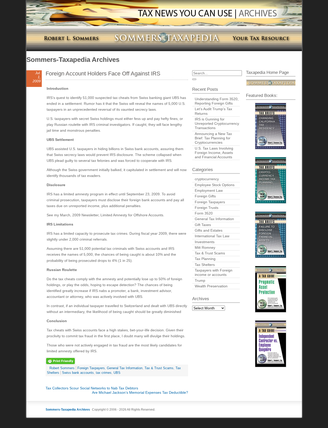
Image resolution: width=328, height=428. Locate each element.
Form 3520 (204, 213)
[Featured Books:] (270, 126)
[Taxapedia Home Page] (270, 82)
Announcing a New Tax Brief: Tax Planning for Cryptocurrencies (213, 138)
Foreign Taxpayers (91, 368)
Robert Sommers (62, 368)
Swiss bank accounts (78, 373)
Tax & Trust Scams (159, 368)
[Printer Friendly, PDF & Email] (60, 361)
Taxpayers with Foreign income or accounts (213, 272)
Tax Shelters (205, 265)
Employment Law (209, 190)
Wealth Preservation (211, 286)
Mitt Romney (205, 247)
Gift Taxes (203, 225)
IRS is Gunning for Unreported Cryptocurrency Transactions (217, 123)
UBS (117, 373)
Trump (200, 280)
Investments (204, 242)
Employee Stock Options (214, 185)
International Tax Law (212, 236)
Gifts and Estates (208, 230)
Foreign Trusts (206, 208)
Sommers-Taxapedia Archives (72, 59)
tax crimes (103, 373)
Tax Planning (205, 259)
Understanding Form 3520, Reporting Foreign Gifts (217, 101)
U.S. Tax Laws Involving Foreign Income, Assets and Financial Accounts (214, 152)
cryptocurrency (207, 179)
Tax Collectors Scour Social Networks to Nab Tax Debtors (92, 388)
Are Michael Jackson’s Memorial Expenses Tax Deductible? (140, 392)
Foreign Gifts (205, 196)
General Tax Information (124, 368)
